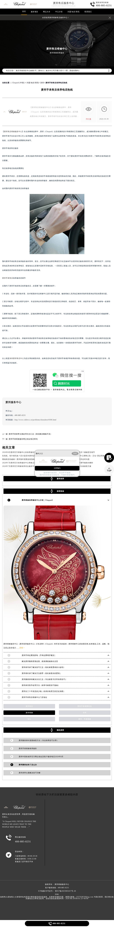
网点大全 (46, 12)
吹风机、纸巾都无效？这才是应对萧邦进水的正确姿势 (24, 456)
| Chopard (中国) (17, 83)
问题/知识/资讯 (74, 12)
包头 (29, 719)
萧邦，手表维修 (84, 719)
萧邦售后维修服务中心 (13, 131)
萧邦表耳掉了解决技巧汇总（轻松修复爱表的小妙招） (43, 667)
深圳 (42, 83)
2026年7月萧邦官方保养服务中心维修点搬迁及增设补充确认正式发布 (30, 463)
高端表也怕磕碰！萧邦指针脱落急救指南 (18, 459)
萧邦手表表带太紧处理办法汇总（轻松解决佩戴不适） (30, 434)
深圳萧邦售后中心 (16, 358)
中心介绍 (59, 12)
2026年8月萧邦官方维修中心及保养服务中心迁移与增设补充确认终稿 (30, 452)
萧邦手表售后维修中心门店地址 (34, 697)
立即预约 (57, 468)
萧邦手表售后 (7, 278)
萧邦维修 (29, 713)
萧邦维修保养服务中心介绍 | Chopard (37, 500)
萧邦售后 (29, 706)
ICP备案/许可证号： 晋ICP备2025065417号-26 (57, 891)
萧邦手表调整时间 (84, 706)
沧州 (84, 713)
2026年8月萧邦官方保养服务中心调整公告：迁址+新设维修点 (81, 456)
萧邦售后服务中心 (63, 3)
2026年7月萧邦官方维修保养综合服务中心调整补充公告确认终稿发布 (30, 466)
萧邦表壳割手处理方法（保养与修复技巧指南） (41, 685)
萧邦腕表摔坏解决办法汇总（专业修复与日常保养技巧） (44, 679)
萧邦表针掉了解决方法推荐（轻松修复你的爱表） (42, 673)
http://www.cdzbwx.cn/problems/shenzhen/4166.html (35, 420)
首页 (24, 11)
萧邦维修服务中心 (62, 884)
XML (57, 894)
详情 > (22, 648)
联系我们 (88, 12)
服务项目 (34, 12)
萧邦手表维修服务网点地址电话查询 (23, 439)
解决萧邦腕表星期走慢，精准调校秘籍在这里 (40, 661)
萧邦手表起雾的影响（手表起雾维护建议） (39, 655)
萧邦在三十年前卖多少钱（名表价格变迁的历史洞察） (43, 691)
